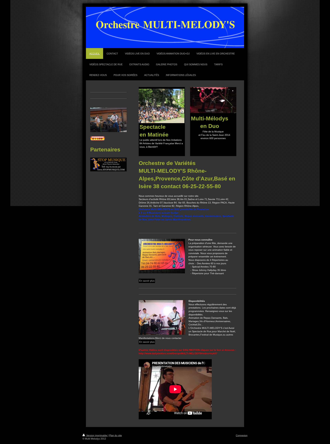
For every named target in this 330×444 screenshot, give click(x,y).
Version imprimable (97, 435)
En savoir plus (147, 280)
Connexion (242, 435)
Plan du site (115, 435)
